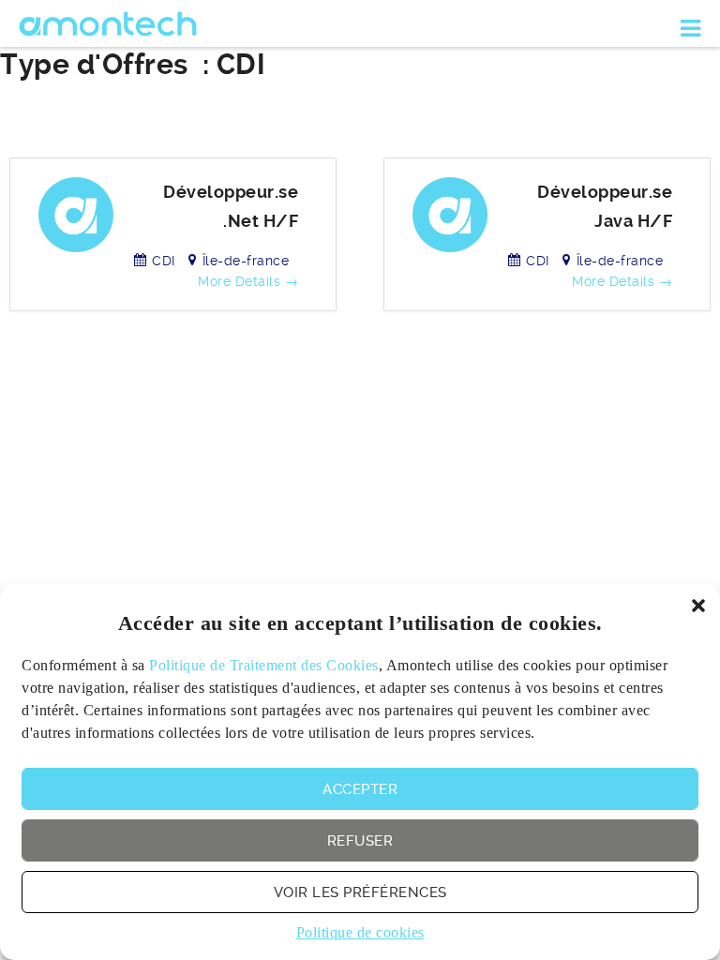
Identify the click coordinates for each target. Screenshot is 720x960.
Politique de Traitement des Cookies (264, 665)
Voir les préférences (360, 892)
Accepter (360, 789)
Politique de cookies (360, 932)
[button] (698, 605)
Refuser (360, 840)
